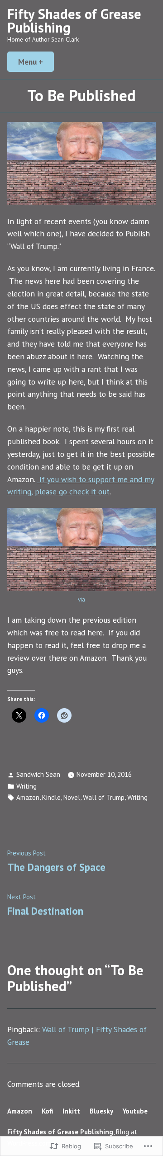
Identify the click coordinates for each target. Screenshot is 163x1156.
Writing (26, 786)
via (81, 599)
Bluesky (101, 1111)
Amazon (27, 797)
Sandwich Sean (38, 774)
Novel (71, 797)
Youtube (135, 1111)
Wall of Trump (104, 797)
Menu (36, 61)
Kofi (47, 1111)
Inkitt (71, 1111)
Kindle (51, 797)
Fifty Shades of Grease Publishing (74, 20)
